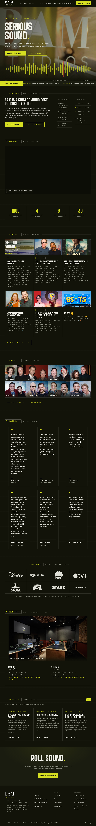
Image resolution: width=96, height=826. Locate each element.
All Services (14, 125)
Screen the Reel (15, 53)
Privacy (88, 823)
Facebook (77, 809)
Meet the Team (38, 806)
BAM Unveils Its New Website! (15, 262)
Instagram (77, 806)
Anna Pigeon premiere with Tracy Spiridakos (76, 262)
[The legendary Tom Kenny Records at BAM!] (48, 247)
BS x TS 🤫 (69, 313)
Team (54, 3)
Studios (48, 3)
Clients (40, 3)
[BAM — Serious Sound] (9, 3)
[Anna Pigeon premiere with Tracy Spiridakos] (76, 247)
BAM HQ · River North (40, 799)
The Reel (32, 3)
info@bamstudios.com (81, 799)
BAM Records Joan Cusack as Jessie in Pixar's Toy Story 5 (46, 315)
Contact (71, 3)
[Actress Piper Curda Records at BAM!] (19, 299)
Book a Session (84, 3)
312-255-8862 (79, 802)
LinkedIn (84, 806)
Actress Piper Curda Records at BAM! (15, 314)
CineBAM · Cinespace (40, 802)
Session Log (62, 3)
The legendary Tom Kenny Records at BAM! (46, 262)
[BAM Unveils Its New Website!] (19, 247)
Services (23, 3)
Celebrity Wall (58, 802)
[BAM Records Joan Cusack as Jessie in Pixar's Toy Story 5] (48, 299)
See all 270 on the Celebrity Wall (25, 403)
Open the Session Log (18, 342)
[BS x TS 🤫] (76, 299)
